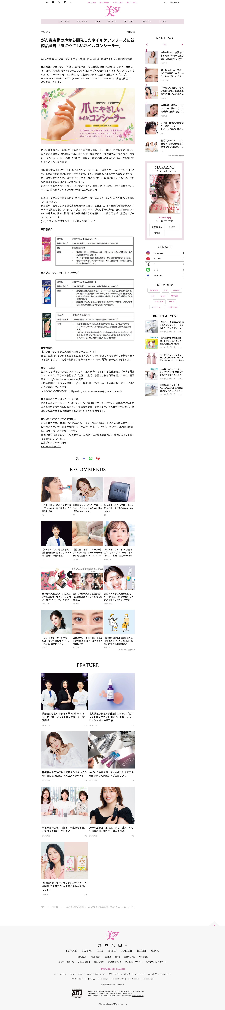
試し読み (172, 227)
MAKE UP (82, 22)
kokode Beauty (118, 978)
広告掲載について (114, 962)
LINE (156, 270)
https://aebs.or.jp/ (137, 996)
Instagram (158, 253)
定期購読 (157, 233)
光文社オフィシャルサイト (156, 962)
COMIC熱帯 (152, 974)
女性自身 (127, 974)
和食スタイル (114, 974)
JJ (55, 974)
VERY (72, 974)
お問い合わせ (99, 962)
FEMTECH (129, 22)
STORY (80, 974)
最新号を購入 (157, 227)
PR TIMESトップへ (51, 446)
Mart (89, 974)
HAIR (97, 22)
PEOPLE (112, 22)
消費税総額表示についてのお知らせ (112, 984)
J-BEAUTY (92, 2)
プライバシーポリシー (133, 962)
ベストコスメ (118, 2)
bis (104, 974)
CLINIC (163, 22)
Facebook (158, 275)
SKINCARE (63, 22)
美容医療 (107, 957)
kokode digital (148, 978)
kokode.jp (104, 978)
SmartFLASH (139, 974)
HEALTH (146, 22)
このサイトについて (66, 962)
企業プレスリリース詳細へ (55, 442)
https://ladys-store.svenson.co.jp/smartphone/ (95, 391)
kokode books (133, 978)
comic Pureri (166, 974)
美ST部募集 (174, 2)
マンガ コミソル (77, 978)
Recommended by (123, 649)
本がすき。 (92, 978)
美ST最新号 (104, 2)
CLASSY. (63, 974)
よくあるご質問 (84, 962)
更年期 (117, 957)
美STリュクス (132, 2)
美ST (97, 974)
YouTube (157, 258)
